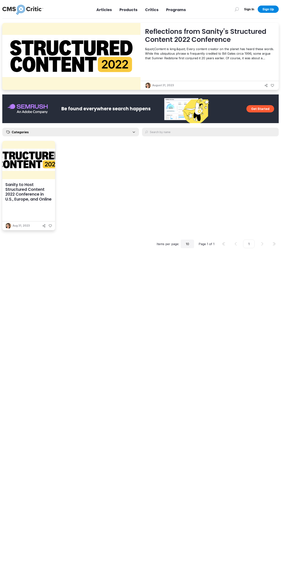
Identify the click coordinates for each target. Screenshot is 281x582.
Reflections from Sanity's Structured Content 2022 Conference (205, 35)
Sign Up (268, 9)
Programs (176, 9)
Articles (104, 9)
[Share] (266, 85)
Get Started (260, 109)
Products (128, 9)
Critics (151, 9)
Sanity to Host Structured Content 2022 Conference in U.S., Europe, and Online (28, 192)
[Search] (237, 9)
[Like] (272, 85)
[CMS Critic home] (23, 9)
